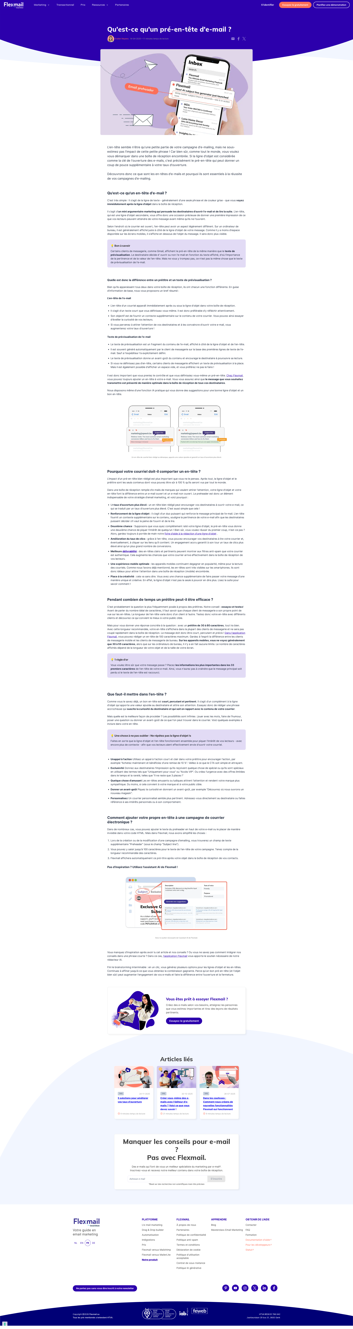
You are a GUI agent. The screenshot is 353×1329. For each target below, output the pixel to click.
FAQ (248, 1230)
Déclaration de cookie (188, 1249)
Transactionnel (65, 4)
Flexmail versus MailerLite (156, 1254)
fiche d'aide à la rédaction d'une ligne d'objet (190, 533)
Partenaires (122, 4)
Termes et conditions (188, 1244)
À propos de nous (186, 1225)
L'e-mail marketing (152, 1225)
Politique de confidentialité (191, 1234)
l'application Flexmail (175, 956)
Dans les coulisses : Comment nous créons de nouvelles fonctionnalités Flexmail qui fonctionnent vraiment (218, 1105)
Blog (213, 1225)
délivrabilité (129, 551)
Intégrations (148, 1239)
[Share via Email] (233, 36)
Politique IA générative (188, 1268)
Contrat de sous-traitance (190, 1263)
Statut (249, 1249)
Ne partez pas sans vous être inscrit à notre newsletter (105, 1288)
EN (81, 1242)
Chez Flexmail (234, 375)
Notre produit (150, 1259)
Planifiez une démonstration (331, 4)
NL (75, 1242)
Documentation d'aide (258, 1239)
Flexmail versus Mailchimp (156, 1249)
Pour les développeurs (258, 1244)
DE (93, 1242)
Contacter (251, 1225)
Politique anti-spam (187, 1239)
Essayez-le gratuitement (295, 4)
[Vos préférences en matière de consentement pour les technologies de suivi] (4, 1324)
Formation (251, 1234)
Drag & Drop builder (153, 1230)
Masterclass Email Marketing (227, 1230)
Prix (83, 4)
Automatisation (150, 1234)
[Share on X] (244, 36)
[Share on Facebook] (238, 36)
